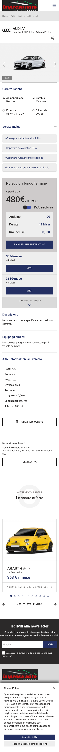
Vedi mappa (30, 461)
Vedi (30, 268)
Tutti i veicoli (16, 16)
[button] (11, 596)
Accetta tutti (29, 737)
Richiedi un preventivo (29, 244)
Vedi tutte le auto (29, 604)
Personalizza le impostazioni (29, 743)
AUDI (29, 16)
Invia (50, 644)
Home (5, 16)
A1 (37, 16)
